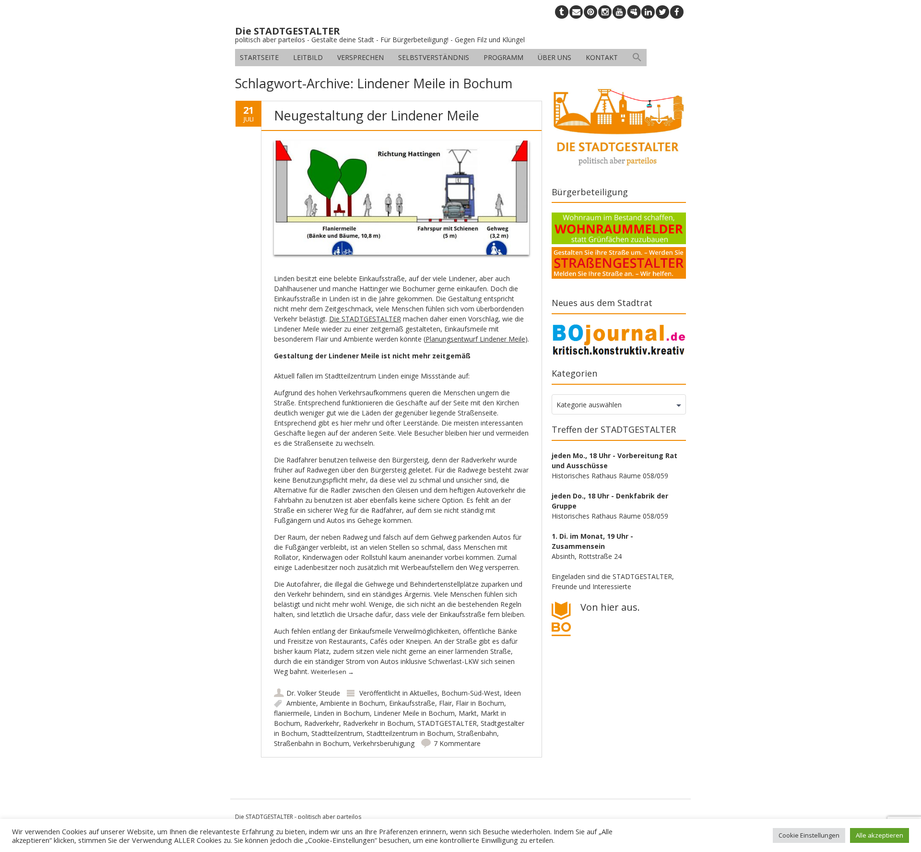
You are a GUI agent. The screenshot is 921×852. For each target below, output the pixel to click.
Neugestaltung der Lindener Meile (376, 115)
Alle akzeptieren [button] (879, 835)
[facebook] (677, 12)
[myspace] (633, 12)
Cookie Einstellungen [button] (809, 835)
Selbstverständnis (433, 57)
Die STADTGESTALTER (365, 318)
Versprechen (360, 57)
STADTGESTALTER (447, 723)
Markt (468, 713)
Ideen (512, 693)
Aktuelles (423, 693)
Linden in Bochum (342, 713)
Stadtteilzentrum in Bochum (409, 733)
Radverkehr (321, 723)
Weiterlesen (332, 671)
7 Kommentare (457, 743)
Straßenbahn (477, 733)
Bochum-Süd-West (470, 693)
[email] (576, 12)
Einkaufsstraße (412, 703)
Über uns (554, 57)
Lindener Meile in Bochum (414, 713)
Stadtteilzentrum (337, 733)
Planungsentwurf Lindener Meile (475, 338)
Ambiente (301, 703)
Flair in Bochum (480, 703)
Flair (445, 703)
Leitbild (308, 57)
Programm (503, 57)
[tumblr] (562, 12)
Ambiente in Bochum (352, 703)
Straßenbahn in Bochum (311, 743)
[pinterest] (590, 12)
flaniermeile (292, 713)
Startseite (259, 57)
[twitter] (662, 12)
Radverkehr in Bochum (378, 723)
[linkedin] (648, 12)
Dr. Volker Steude (313, 693)
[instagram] (605, 12)
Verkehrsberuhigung (383, 743)
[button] (637, 57)
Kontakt (602, 57)
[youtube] (619, 12)
